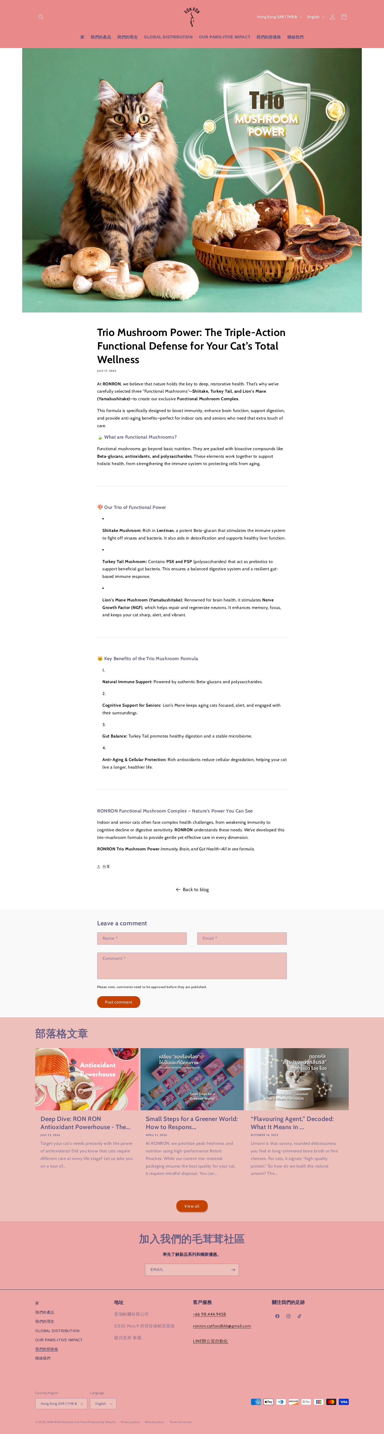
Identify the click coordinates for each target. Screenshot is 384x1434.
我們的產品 (44, 1312)
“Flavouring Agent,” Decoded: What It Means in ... (292, 1123)
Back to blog (196, 889)
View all (192, 1206)
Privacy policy (130, 1422)
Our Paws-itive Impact (59, 1340)
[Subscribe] (233, 1270)
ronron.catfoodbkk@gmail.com (222, 1325)
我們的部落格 (46, 1349)
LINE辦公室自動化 (210, 1341)
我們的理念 (44, 1321)
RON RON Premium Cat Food (67, 1422)
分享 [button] (106, 866)
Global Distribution (57, 1331)
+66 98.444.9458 (209, 1314)
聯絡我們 (42, 1358)
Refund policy (154, 1422)
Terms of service (181, 1422)
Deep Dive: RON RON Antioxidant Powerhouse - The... (85, 1123)
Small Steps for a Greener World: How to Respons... (192, 1123)
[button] (41, 17)
